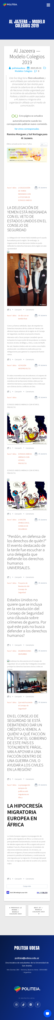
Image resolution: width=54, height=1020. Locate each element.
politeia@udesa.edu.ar (27, 958)
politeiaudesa (18, 68)
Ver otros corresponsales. (27, 128)
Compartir (18, 310)
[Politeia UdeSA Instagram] (16, 1004)
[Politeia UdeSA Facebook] (37, 1004)
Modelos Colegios (23, 71)
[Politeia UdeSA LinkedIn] (30, 1004)
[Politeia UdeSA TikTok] (23, 1004)
